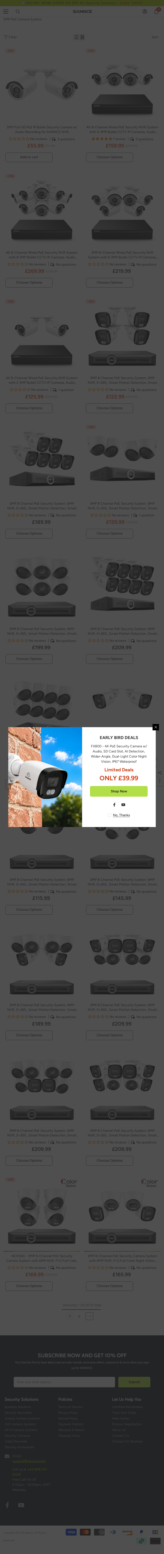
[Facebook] (114, 804)
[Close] (156, 727)
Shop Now (119, 791)
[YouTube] (123, 804)
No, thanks (121, 815)
